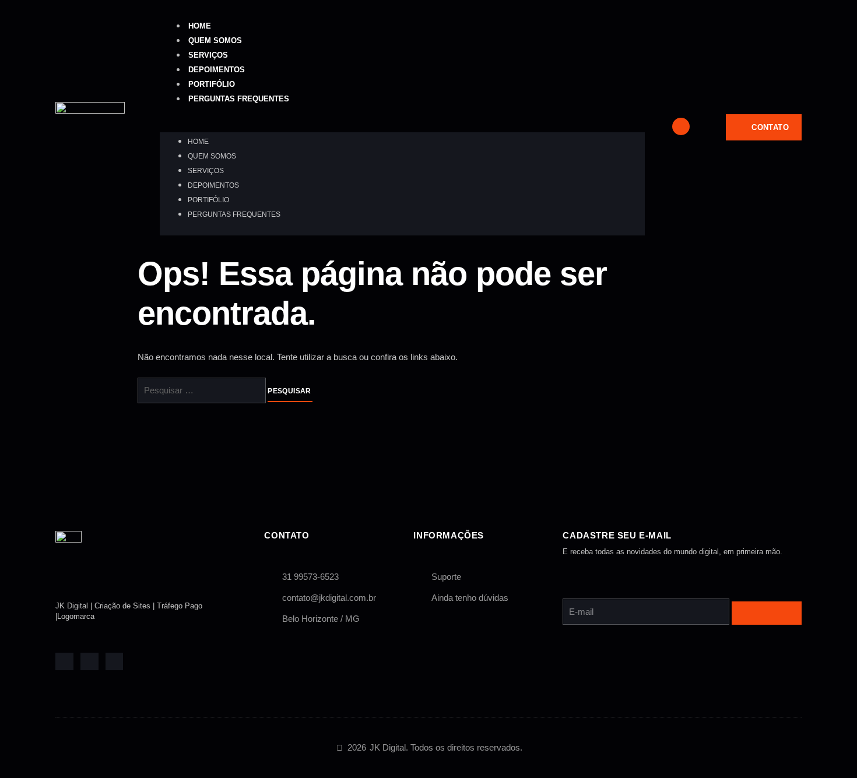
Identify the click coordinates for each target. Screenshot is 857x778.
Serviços (208, 55)
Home (199, 26)
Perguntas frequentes (238, 98)
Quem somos (215, 40)
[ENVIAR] (767, 613)
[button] (402, 125)
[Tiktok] (89, 662)
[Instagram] (115, 662)
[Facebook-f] (64, 662)
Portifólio (211, 84)
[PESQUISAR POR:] (203, 391)
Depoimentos (216, 69)
